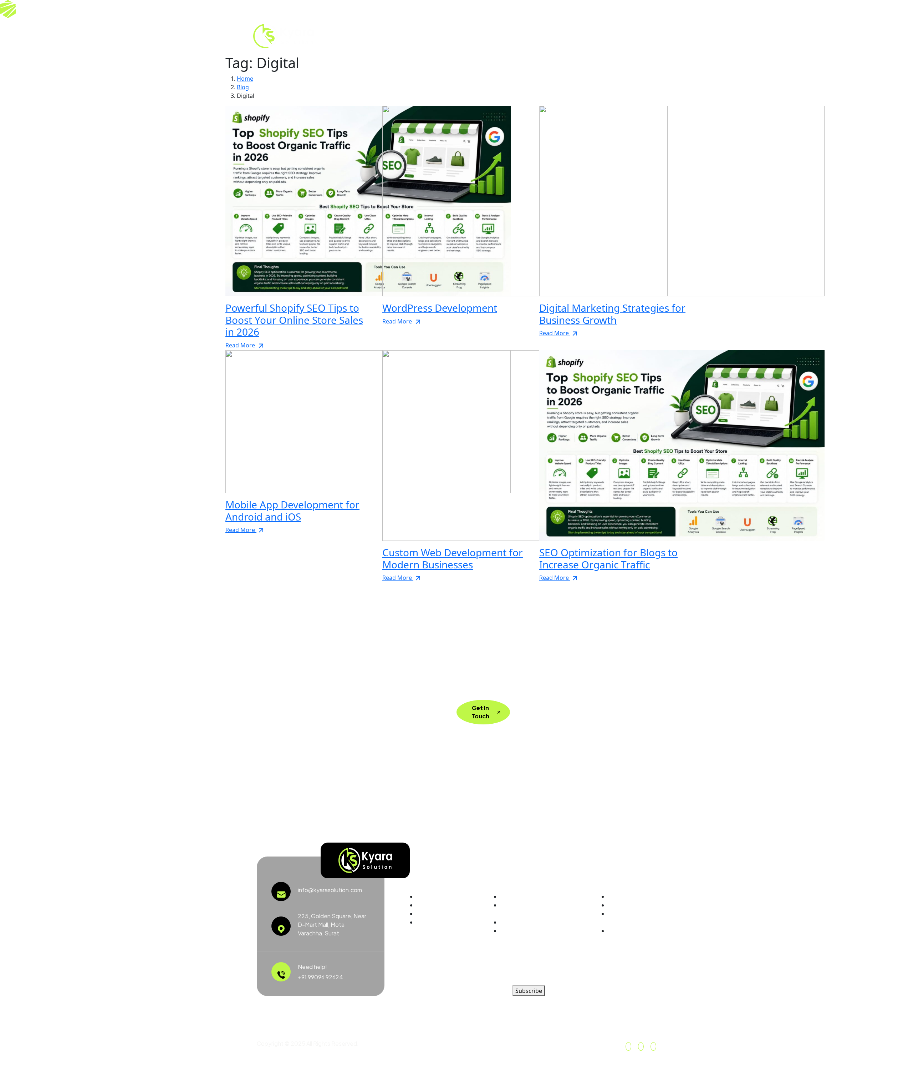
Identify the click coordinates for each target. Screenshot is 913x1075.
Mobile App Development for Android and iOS (292, 510)
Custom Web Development (518, 909)
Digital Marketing (522, 922)
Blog (480, 36)
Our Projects (445, 36)
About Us (368, 36)
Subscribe (528, 991)
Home (335, 36)
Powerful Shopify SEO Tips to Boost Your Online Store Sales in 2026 (294, 319)
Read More (240, 345)
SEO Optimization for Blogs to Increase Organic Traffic (608, 558)
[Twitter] (623, 36)
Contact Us (512, 36)
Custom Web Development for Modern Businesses (452, 558)
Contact (619, 930)
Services (402, 36)
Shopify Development (529, 896)
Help (614, 896)
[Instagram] (638, 36)
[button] (652, 35)
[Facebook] (628, 1046)
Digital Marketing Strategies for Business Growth (612, 314)
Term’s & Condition (621, 918)
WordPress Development (439, 308)
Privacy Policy (626, 905)
